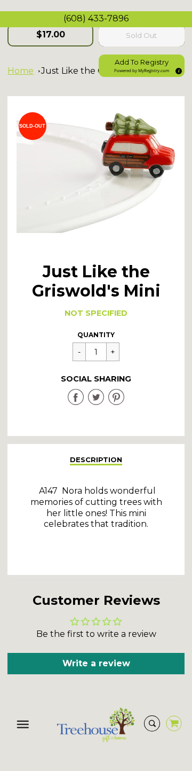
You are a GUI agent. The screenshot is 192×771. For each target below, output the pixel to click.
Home (20, 71)
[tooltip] (177, 69)
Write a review (96, 663)
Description (96, 459)
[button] (142, 65)
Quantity (96, 335)
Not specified (96, 313)
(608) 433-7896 (96, 18)
